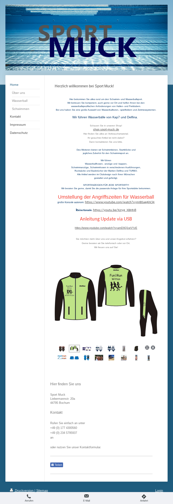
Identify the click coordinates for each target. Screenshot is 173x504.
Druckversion (24, 490)
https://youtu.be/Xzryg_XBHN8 (114, 210)
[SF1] (87, 357)
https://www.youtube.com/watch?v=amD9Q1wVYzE (106, 228)
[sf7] (136, 357)
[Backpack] (136, 348)
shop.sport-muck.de (106, 129)
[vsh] (74, 358)
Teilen (58, 465)
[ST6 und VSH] (86, 348)
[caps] (61, 357)
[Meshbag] (111, 357)
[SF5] (111, 348)
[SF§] (62, 348)
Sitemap (42, 490)
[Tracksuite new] (106, 303)
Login (159, 490)
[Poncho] (124, 348)
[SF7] (99, 348)
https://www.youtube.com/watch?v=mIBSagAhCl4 (120, 202)
